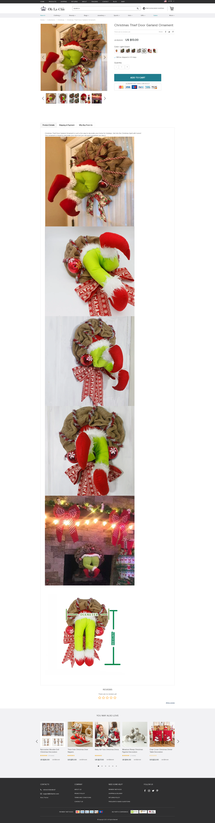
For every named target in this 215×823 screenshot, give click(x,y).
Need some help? (116, 784)
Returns (74, 1)
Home (42, 1)
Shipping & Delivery (115, 793)
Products (52, 1)
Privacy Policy (79, 793)
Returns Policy (114, 797)
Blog (115, 1)
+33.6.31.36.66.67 (49, 790)
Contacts (44, 784)
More (171, 15)
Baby (123, 1)
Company (78, 784)
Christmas (60, 20)
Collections (51, 20)
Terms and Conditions (82, 797)
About (84, 1)
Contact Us (78, 801)
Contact (105, 1)
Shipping (64, 1)
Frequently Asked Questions (119, 801)
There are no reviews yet (122, 32)
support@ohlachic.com (51, 794)
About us (77, 789)
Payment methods (115, 789)
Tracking (94, 1)
